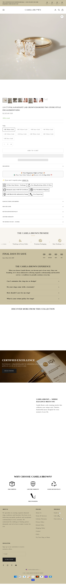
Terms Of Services (41, 516)
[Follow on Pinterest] (12, 565)
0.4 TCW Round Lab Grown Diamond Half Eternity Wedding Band (33, 341)
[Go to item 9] (46, 99)
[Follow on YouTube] (16, 565)
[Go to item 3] (15, 100)
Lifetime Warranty (41, 519)
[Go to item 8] (41, 100)
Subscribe (9, 559)
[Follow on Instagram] (7, 565)
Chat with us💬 (58, 519)
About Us (38, 513)
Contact (38, 531)
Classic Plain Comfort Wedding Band (12, 340)
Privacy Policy (40, 522)
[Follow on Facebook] (3, 565)
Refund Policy (40, 525)
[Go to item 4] (20, 100)
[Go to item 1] (5, 100)
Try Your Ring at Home (43, 537)
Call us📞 (57, 516)
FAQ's (37, 534)
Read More (9, 371)
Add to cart (33, 151)
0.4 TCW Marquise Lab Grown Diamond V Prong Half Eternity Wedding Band (54, 341)
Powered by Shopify (38, 573)
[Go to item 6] (30, 101)
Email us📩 (57, 513)
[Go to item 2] (10, 101)
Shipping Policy (40, 528)
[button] (33, 155)
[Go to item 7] (35, 100)
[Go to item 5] (25, 100)
